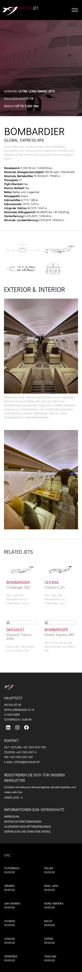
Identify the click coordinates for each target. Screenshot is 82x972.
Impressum (11, 816)
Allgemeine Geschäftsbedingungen (27, 826)
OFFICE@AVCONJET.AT (27, 762)
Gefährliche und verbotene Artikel (27, 831)
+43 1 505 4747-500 (34, 747)
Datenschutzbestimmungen (22, 821)
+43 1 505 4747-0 (26, 752)
